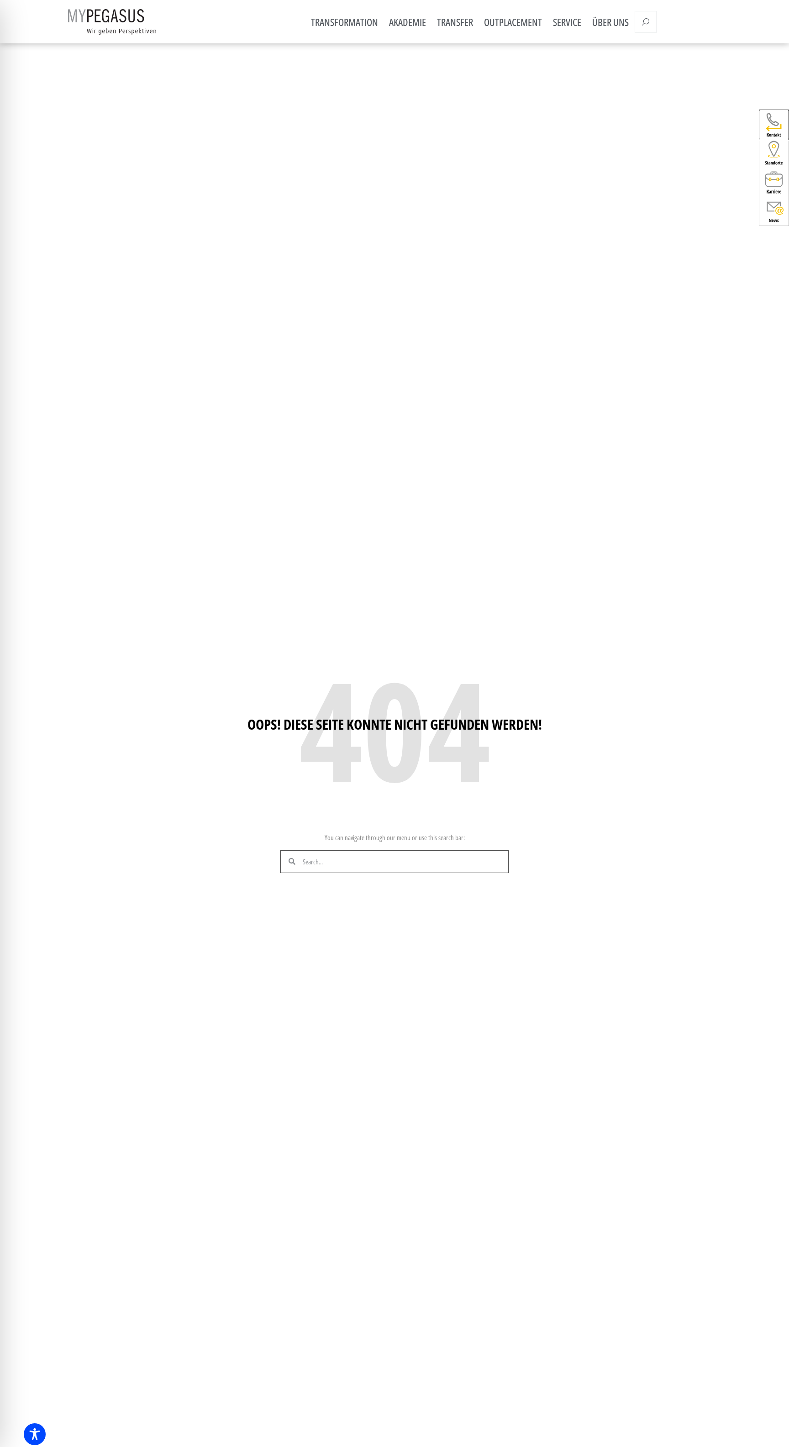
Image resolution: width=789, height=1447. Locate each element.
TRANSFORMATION (344, 22)
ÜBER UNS (610, 22)
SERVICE (567, 22)
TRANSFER (455, 22)
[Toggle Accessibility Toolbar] (35, 1434)
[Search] (646, 22)
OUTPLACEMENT (513, 22)
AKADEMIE (407, 22)
